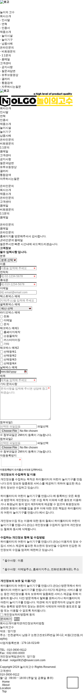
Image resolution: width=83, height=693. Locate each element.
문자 (6, 324)
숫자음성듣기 (27, 462)
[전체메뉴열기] (1, 5)
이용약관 (16, 623)
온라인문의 (7, 197)
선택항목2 (10, 355)
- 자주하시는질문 (10, 86)
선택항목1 (10, 351)
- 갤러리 (5, 79)
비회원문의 (7, 209)
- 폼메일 (5, 59)
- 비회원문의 (7, 51)
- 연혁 (3, 24)
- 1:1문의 (5, 55)
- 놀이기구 (6, 39)
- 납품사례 (6, 43)
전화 (6, 316)
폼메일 (4, 217)
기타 (6, 343)
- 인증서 (5, 28)
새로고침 (37, 462)
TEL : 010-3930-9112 (13, 649)
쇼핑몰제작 (11, 336)
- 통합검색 (6, 82)
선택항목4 (10, 363)
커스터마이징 (12, 340)
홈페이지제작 (12, 332)
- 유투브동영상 (9, 75)
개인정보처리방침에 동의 (19, 614)
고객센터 (5, 201)
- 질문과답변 (7, 71)
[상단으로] (72, 682)
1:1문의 (4, 213)
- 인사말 (5, 20)
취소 (17, 619)
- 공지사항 (6, 67)
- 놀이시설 (6, 35)
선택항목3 (10, 359)
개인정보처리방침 (33, 623)
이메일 (8, 320)
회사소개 (5, 190)
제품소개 (5, 193)
